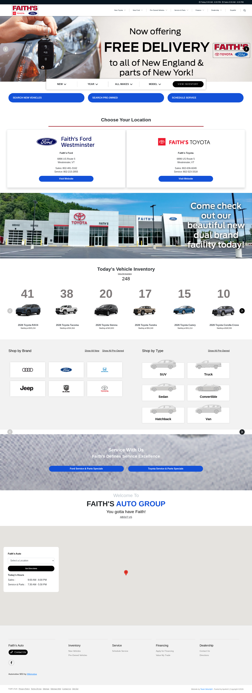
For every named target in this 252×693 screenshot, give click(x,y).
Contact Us (20, 652)
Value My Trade (163, 655)
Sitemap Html (55, 689)
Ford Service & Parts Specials (86, 468)
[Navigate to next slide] (250, 49)
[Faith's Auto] (33, 10)
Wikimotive (32, 674)
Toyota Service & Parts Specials (165, 468)
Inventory (74, 645)
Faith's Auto (13, 689)
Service (117, 645)
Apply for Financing (165, 651)
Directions (204, 655)
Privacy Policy (24, 689)
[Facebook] (11, 663)
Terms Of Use (36, 689)
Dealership (206, 645)
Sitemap (46, 689)
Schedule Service (120, 651)
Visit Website (66, 178)
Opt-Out (75, 689)
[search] (245, 10)
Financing (162, 645)
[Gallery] (126, 49)
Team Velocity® (206, 689)
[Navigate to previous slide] (2, 49)
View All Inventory (125, 274)
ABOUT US (126, 517)
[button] (126, 573)
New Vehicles (74, 651)
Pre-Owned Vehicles (77, 655)
